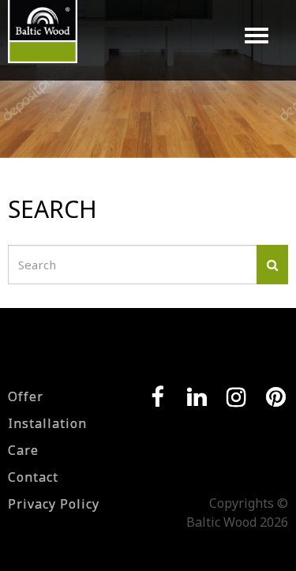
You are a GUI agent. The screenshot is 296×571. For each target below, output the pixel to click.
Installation (47, 423)
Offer (25, 396)
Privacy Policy (53, 504)
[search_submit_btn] (272, 264)
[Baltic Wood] (42, 39)
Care (23, 450)
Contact (33, 477)
